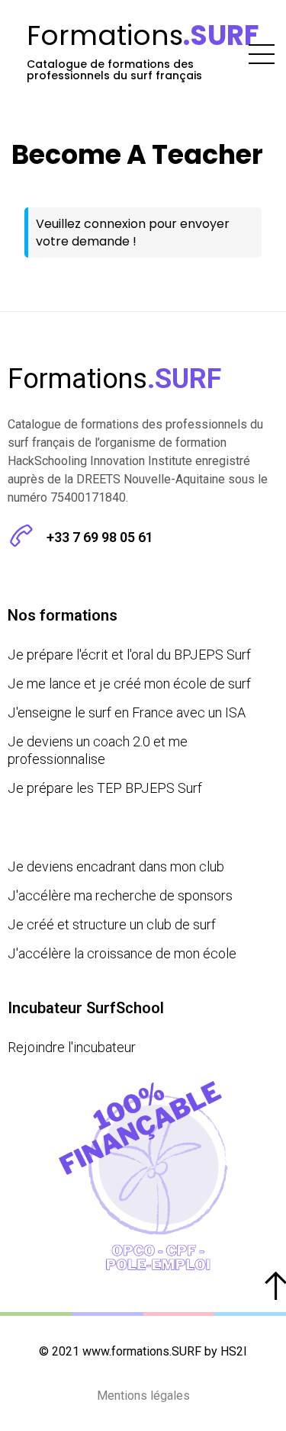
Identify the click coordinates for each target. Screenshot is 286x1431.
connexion (115, 224)
